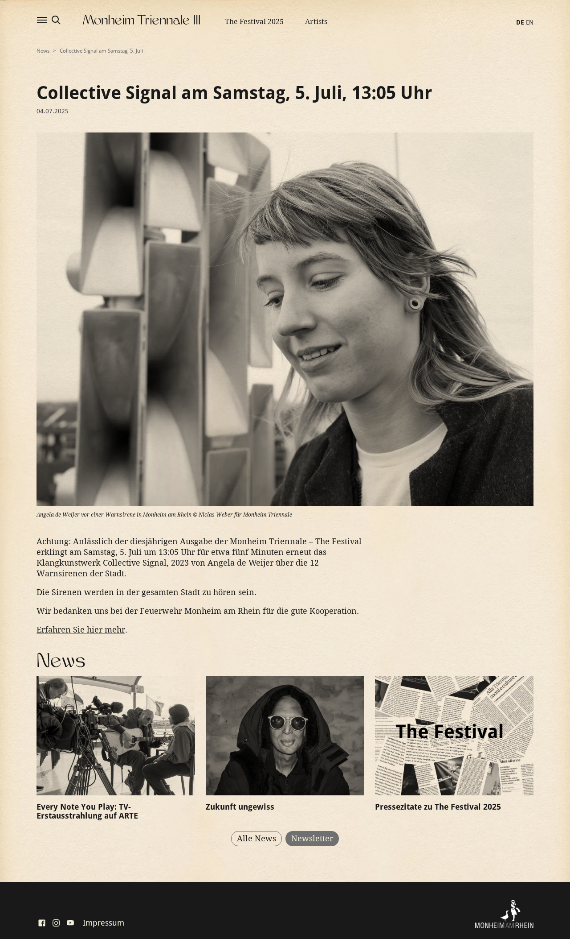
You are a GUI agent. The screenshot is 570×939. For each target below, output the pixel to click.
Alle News (256, 838)
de (520, 22)
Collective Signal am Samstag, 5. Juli (101, 51)
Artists (316, 21)
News (43, 51)
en (529, 22)
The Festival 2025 (254, 21)
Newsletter (312, 838)
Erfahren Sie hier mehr (81, 629)
